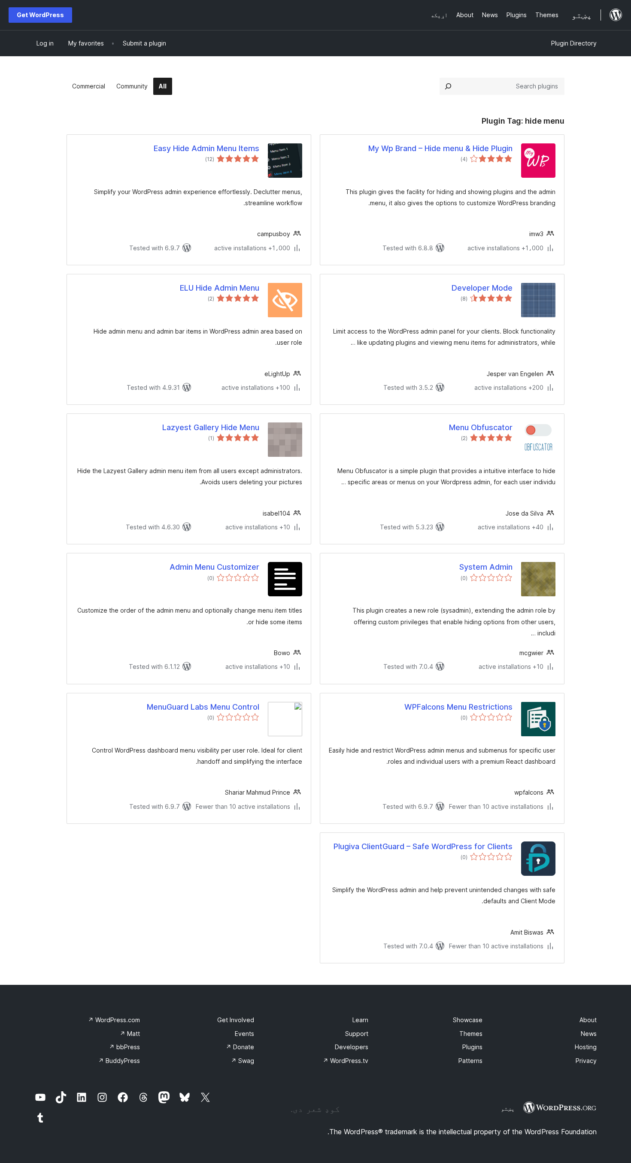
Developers (351, 1047)
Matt (130, 1033)
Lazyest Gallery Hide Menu (210, 427)
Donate (240, 1047)
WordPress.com (114, 1019)
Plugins (472, 1047)
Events (244, 1033)
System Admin (486, 566)
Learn (360, 1019)
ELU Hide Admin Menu (219, 287)
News (589, 1033)
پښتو (508, 1108)
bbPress (124, 1047)
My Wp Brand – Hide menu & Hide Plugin (440, 148)
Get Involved (235, 1019)
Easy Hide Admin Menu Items (206, 148)
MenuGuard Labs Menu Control (203, 706)
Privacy (586, 1060)
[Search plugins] (448, 86)
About (588, 1019)
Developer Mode (482, 287)
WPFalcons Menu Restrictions (458, 706)
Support (356, 1033)
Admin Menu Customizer (214, 566)
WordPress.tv (345, 1060)
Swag (242, 1060)
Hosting (586, 1047)
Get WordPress (40, 14)
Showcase (467, 1019)
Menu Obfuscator (481, 427)
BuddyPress (119, 1060)
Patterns (470, 1060)
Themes (470, 1033)
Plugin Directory (574, 43)
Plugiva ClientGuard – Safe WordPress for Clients (423, 846)
